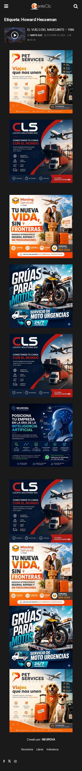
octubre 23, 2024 (55, 35)
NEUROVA (48, 739)
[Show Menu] (6, 6)
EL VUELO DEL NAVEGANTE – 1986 (50, 30)
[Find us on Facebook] (4, 761)
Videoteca (52, 749)
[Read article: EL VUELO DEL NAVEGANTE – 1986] (14, 35)
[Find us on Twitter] (9, 761)
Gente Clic (36, 35)
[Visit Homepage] (41, 6)
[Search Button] (76, 6)
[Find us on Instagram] (15, 761)
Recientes (27, 749)
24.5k (32, 40)
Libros (39, 749)
